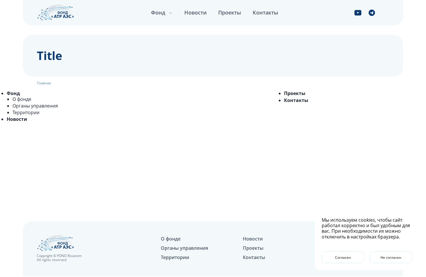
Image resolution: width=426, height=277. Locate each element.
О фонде (21, 99)
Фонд (13, 93)
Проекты (229, 12)
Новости (195, 12)
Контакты (265, 12)
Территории (25, 112)
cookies (366, 220)
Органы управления (35, 106)
